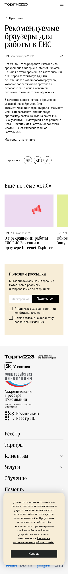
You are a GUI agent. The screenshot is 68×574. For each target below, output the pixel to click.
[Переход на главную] (16, 4)
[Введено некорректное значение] (20, 299)
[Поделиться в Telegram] (38, 160)
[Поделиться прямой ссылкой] (47, 160)
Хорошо (34, 553)
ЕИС (7, 56)
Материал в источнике (20, 139)
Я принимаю (35, 310)
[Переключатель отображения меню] (61, 4)
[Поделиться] (61, 56)
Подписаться (45, 298)
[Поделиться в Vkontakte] (28, 160)
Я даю (34, 320)
